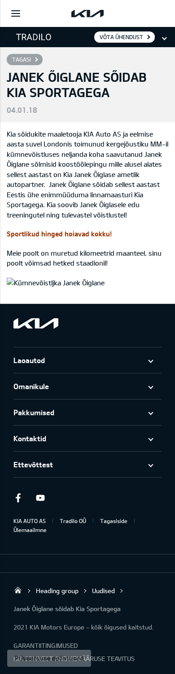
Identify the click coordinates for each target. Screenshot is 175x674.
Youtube (40, 497)
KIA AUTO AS (29, 521)
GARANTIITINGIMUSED (45, 645)
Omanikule (31, 386)
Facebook (17, 497)
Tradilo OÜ (73, 521)
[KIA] (87, 13)
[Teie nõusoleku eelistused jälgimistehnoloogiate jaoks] (49, 658)
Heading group (57, 590)
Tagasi (21, 59)
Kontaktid (29, 438)
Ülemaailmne (30, 530)
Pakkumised (33, 412)
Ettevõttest (33, 464)
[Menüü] (16, 13)
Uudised (103, 590)
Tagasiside (113, 521)
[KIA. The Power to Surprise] (35, 323)
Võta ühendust (121, 37)
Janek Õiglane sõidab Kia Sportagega (67, 608)
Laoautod (29, 360)
